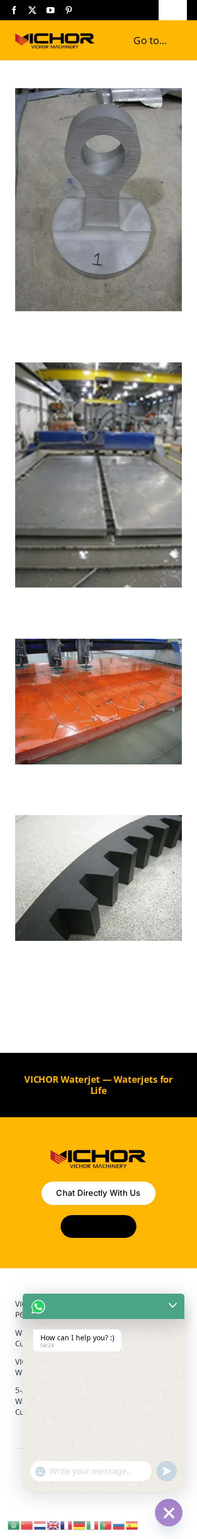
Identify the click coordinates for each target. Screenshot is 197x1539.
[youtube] (50, 10)
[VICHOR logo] (55, 35)
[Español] (132, 1524)
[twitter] (32, 10)
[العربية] (14, 1524)
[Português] (106, 1524)
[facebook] (14, 10)
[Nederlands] (40, 1524)
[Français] (66, 1524)
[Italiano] (93, 1524)
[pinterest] (69, 10)
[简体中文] (27, 1524)
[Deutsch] (79, 1524)
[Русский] (119, 1524)
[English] (53, 1524)
